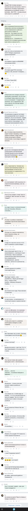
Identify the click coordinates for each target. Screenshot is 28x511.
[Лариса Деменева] (2, 443)
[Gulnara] (2, 369)
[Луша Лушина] (2, 25)
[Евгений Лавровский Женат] (2, 112)
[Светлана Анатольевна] (2, 231)
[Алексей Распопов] (2, 148)
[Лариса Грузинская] (2, 130)
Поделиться (24, 16)
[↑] (19, 16)
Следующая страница (14, 505)
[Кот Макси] (2, 358)
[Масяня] (2, 164)
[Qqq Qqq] (2, 3)
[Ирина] (2, 180)
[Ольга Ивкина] (2, 432)
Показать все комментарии (14, 46)
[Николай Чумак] (2, 319)
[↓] (22, 16)
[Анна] (2, 93)
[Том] (2, 495)
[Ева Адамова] (2, 308)
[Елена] (2, 218)
